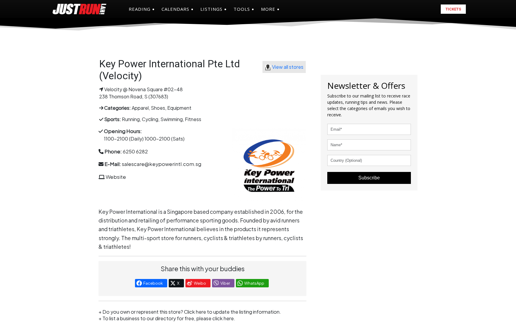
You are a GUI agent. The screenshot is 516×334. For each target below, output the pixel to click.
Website (116, 177)
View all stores (287, 67)
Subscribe (369, 177)
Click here (195, 312)
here (229, 318)
